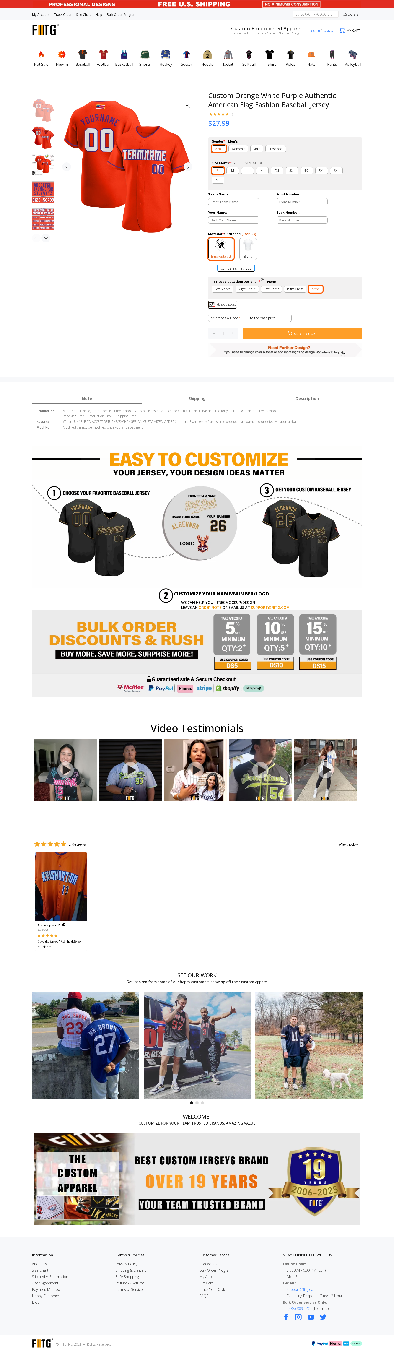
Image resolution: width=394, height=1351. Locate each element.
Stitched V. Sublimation (50, 1276)
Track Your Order (213, 1289)
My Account (209, 1276)
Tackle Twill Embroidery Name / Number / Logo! (267, 33)
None (316, 289)
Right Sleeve (247, 289)
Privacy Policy (126, 1263)
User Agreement (45, 1283)
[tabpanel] (85, 1045)
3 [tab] (202, 1102)
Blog (35, 1302)
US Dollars (350, 14)
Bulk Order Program (215, 1270)
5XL (321, 171)
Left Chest (271, 289)
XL (262, 171)
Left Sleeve (222, 289)
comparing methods (236, 268)
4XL (306, 171)
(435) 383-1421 (300, 1308)
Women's (238, 149)
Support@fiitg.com (301, 1289)
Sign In (315, 30)
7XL (217, 180)
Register (328, 30)
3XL (292, 171)
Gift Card (206, 1283)
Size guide (254, 163)
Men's (219, 149)
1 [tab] (191, 1102)
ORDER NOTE (210, 607)
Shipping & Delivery (131, 1270)
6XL (336, 171)
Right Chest (295, 289)
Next (188, 166)
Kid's (256, 149)
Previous (66, 166)
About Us (39, 1263)
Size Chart (40, 1270)
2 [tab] (197, 1102)
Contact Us (208, 1263)
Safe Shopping (127, 1276)
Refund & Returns (130, 1283)
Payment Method (46, 1289)
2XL (277, 171)
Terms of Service (129, 1289)
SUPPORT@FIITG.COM (270, 607)
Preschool (275, 149)
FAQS (203, 1295)
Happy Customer (45, 1295)
